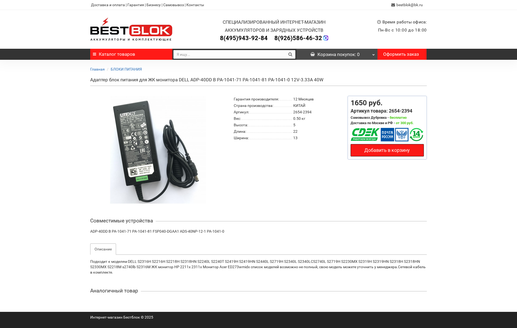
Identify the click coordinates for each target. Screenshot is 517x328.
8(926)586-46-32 (298, 38)
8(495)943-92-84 (244, 38)
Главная (97, 69)
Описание (103, 249)
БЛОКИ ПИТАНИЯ (126, 69)
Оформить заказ (401, 54)
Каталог (117, 54)
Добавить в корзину (387, 150)
